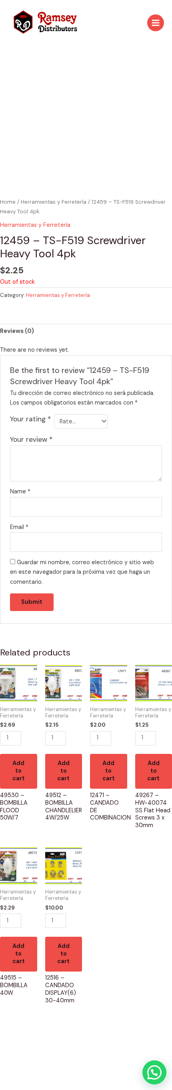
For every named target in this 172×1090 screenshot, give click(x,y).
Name (20, 491)
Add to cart (18, 770)
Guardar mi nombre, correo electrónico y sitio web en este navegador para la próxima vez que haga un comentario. (82, 572)
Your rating (30, 419)
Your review (31, 439)
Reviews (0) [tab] (17, 331)
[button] (154, 1072)
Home (8, 201)
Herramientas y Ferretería (53, 201)
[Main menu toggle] (155, 22)
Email (19, 527)
